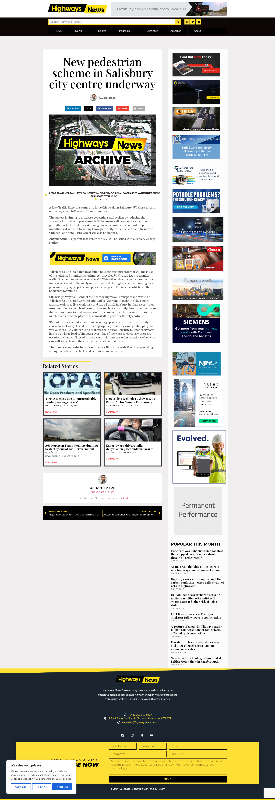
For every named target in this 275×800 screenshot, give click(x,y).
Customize (20, 786)
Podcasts (124, 31)
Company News (73, 193)
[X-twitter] (187, 21)
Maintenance (145, 193)
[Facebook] (198, 21)
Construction (91, 193)
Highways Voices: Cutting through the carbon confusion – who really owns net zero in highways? (197, 582)
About (197, 31)
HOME (58, 31)
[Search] (178, 21)
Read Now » (51, 412)
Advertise (175, 31)
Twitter (110, 498)
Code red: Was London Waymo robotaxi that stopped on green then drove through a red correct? (197, 554)
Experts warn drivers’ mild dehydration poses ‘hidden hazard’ (129, 447)
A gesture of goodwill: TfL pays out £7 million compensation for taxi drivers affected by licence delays (196, 630)
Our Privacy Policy (154, 788)
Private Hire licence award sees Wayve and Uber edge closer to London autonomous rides (196, 645)
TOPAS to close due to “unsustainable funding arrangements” (70, 400)
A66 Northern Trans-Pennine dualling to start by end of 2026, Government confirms (71, 449)
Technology (111, 196)
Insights (102, 31)
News (78, 31)
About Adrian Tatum (102, 491)
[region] (41, 777)
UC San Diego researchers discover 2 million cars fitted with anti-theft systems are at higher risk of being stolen (195, 600)
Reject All (41, 786)
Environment (107, 193)
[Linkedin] (192, 21)
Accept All (62, 786)
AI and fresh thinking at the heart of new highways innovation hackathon (195, 568)
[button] (73, 108)
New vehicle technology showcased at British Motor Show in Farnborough (131, 400)
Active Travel (56, 193)
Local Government (126, 193)
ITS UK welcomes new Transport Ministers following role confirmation (196, 615)
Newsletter (151, 31)
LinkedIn (125, 498)
